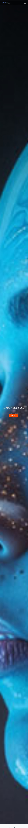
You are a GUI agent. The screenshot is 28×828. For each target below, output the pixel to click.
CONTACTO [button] (13, 415)
